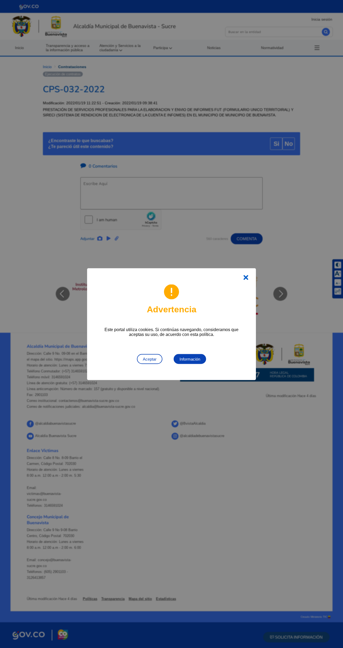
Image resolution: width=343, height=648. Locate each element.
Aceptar (149, 359)
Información (190, 359)
